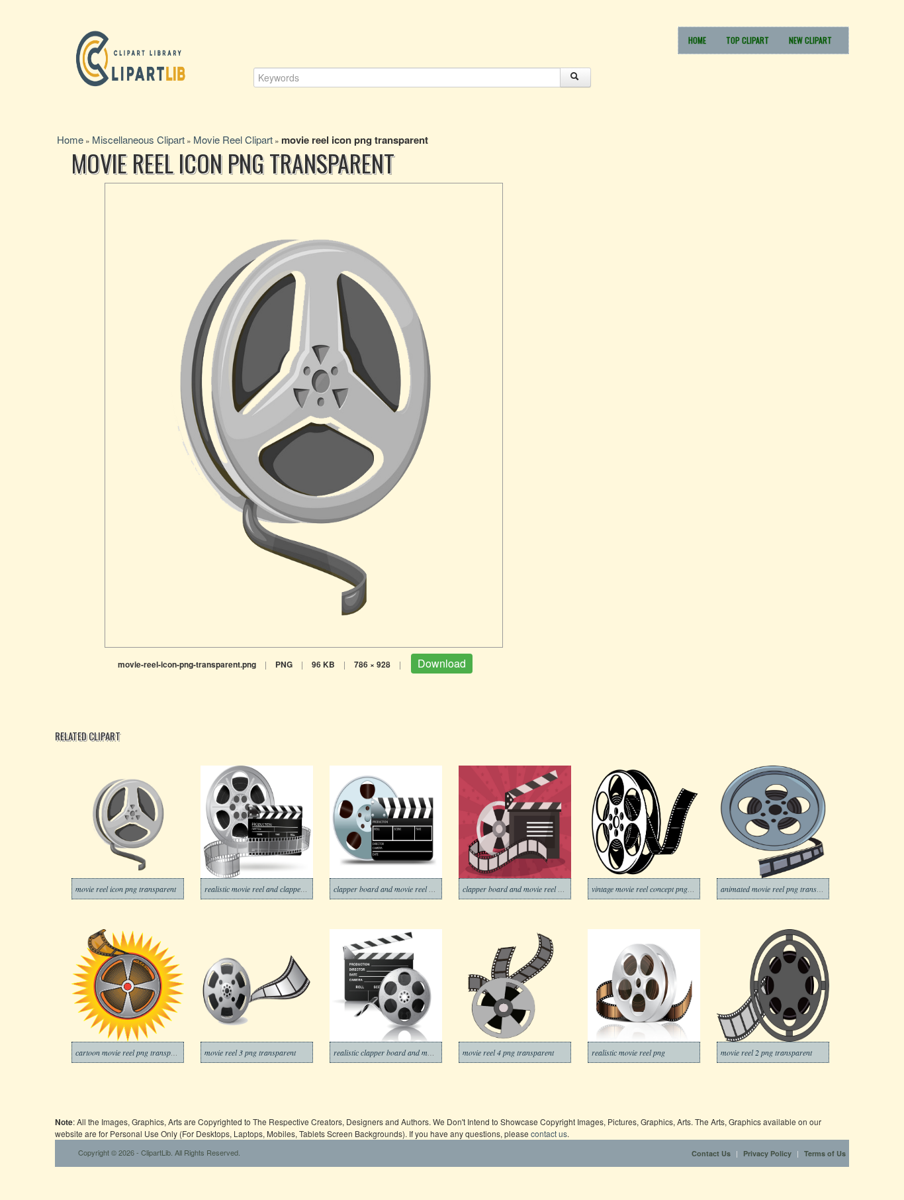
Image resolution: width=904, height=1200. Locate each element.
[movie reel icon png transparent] (304, 413)
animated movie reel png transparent (779, 888)
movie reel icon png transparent (125, 888)
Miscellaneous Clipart (138, 139)
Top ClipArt (747, 40)
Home (697, 40)
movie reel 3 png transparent (250, 1052)
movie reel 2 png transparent (766, 1052)
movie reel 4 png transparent (508, 1052)
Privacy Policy (767, 1153)
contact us (549, 1133)
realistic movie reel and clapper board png (271, 888)
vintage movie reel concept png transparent (659, 888)
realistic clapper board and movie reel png (401, 1052)
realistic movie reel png (628, 1052)
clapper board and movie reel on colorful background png (554, 888)
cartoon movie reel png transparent (131, 1052)
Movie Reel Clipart (233, 139)
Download (442, 663)
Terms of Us (825, 1153)
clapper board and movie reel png (387, 888)
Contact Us (711, 1153)
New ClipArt (810, 40)
